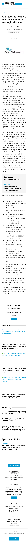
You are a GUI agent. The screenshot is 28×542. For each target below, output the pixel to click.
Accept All (14, 538)
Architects (5, 12)
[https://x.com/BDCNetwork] (16, 511)
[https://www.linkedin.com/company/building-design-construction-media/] (13, 511)
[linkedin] (11, 38)
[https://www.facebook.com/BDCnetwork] (9, 511)
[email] (19, 38)
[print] (25, 38)
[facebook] (8, 38)
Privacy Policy (16, 534)
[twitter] (14, 38)
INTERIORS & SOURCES (14, 525)
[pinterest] (16, 38)
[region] (14, 535)
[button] (3, 4)
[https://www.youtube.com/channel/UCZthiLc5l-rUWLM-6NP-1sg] (18, 511)
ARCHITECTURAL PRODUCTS (14, 521)
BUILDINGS (14, 523)
